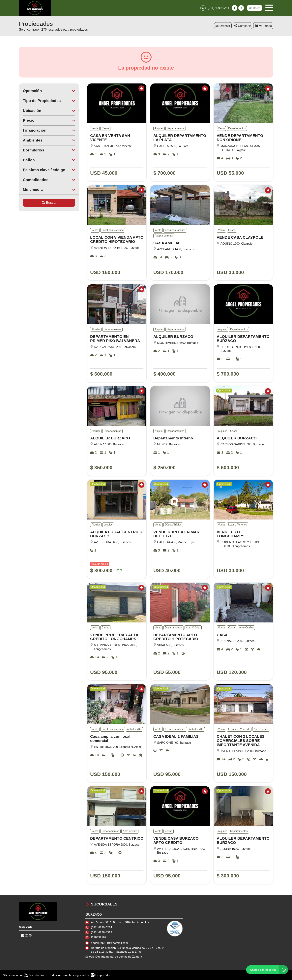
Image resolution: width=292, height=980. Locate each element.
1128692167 (98, 937)
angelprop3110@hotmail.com (109, 942)
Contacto (254, 8)
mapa (268, 25)
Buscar (51, 203)
